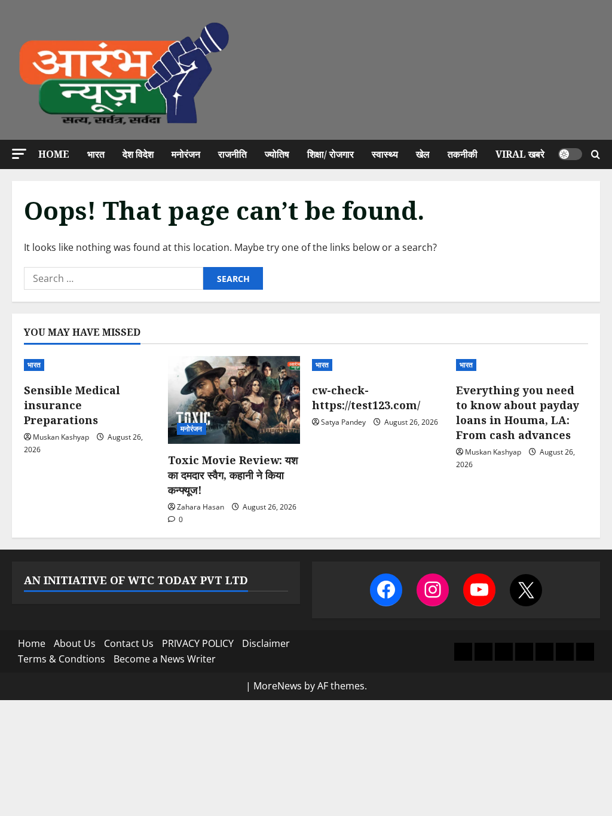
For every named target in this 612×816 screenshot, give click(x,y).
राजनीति (232, 154)
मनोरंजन (186, 154)
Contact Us (129, 643)
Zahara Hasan (200, 507)
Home (53, 154)
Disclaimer (266, 643)
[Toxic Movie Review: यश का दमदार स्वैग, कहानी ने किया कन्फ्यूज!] (234, 400)
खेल (423, 154)
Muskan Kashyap (61, 437)
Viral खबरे (519, 154)
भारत (96, 154)
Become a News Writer (165, 658)
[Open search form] (595, 154)
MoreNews (277, 685)
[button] (19, 154)
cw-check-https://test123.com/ (366, 397)
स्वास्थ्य (385, 154)
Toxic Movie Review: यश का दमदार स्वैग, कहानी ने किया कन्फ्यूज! (233, 475)
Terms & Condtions (61, 658)
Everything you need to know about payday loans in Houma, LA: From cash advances (517, 413)
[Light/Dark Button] (570, 154)
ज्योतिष (277, 154)
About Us (75, 643)
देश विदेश (138, 154)
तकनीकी (463, 154)
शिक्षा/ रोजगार (330, 154)
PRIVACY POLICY (198, 643)
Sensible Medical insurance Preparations (72, 405)
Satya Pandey (343, 422)
